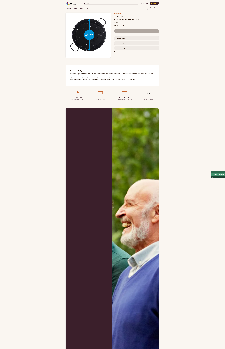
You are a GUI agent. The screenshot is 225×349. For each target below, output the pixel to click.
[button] (154, 3)
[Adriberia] (71, 3)
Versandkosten (123, 25)
